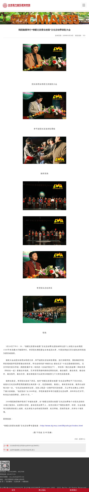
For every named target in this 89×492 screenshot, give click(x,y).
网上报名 (42, 490)
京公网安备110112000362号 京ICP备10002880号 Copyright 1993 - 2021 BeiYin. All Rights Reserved (43, 487)
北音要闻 (9, 481)
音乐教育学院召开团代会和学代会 (21, 445)
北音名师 (17, 481)
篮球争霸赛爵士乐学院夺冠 (19, 450)
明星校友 (25, 481)
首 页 (1, 481)
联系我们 (73, 490)
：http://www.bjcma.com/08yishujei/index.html (60, 426)
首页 (13, 490)
